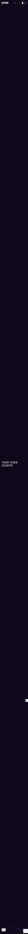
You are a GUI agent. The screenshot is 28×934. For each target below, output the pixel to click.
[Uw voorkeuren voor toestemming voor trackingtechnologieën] (26, 700)
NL (25, 3)
